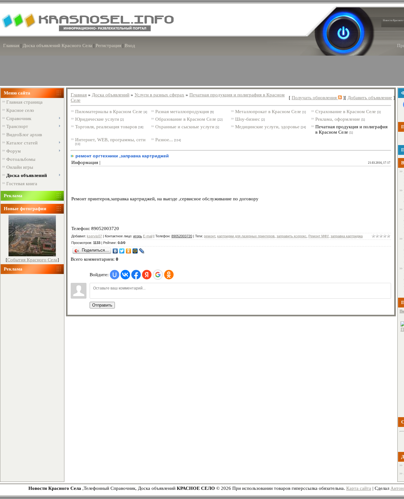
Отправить (102, 305)
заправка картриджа (346, 236)
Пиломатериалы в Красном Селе (108, 111)
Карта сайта (358, 488)
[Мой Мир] (135, 251)
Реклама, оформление (337, 119)
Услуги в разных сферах (159, 94)
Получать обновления (315, 97)
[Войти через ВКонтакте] (125, 274)
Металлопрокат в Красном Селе (268, 111)
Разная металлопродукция (182, 111)
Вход (130, 45)
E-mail (147, 236)
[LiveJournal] (142, 251)
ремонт (209, 236)
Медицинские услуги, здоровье (267, 126)
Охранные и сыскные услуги (184, 126)
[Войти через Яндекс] (147, 274)
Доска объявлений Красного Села (57, 45)
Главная (11, 45)
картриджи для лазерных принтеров (246, 236)
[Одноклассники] (128, 251)
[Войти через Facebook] (136, 274)
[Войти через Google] (158, 275)
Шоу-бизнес (247, 119)
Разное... (164, 139)
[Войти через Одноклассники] (169, 274)
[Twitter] (122, 251)
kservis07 (94, 236)
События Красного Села (32, 259)
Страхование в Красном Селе (345, 111)
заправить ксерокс (291, 236)
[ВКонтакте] (115, 251)
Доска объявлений (110, 94)
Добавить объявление (370, 97)
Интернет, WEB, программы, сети (110, 139)
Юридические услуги (97, 119)
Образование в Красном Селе (185, 119)
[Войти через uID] (114, 274)
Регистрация (108, 45)
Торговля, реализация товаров (106, 126)
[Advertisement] (32, 375)
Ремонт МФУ (318, 236)
